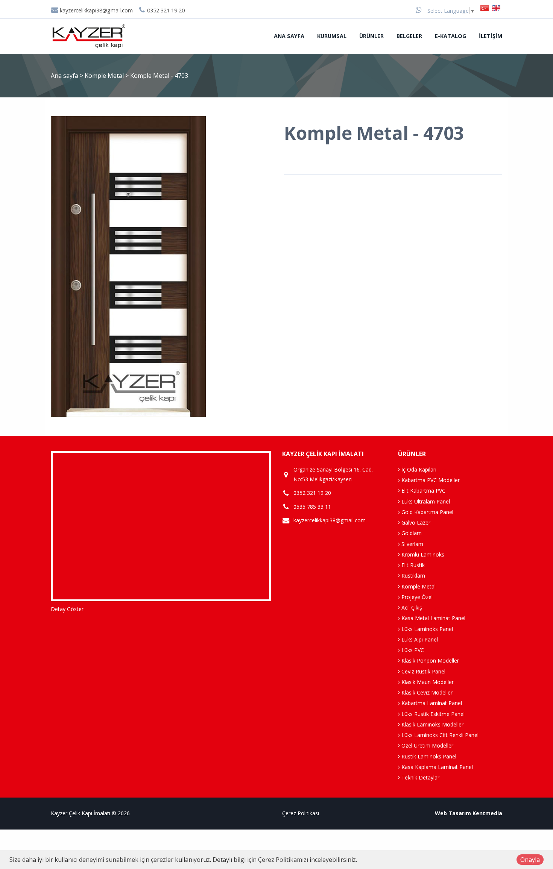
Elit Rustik (412, 565)
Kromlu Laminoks (422, 554)
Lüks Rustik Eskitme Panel (432, 713)
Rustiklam (412, 575)
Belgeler (409, 35)
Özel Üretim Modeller (426, 745)
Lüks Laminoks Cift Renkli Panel (439, 735)
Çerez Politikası (300, 813)
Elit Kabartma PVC (422, 490)
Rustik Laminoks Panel (428, 756)
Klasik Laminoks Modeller (431, 724)
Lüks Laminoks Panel (426, 628)
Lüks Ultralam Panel (425, 501)
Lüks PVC (412, 650)
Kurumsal (331, 35)
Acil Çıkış (411, 607)
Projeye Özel (416, 597)
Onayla (530, 859)
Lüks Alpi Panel (419, 639)
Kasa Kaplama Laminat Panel (436, 766)
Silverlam (411, 543)
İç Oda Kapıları (418, 469)
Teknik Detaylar (419, 777)
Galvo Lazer (415, 522)
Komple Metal (105, 75)
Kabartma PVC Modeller (430, 480)
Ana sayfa (289, 35)
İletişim (490, 35)
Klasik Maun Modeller (427, 681)
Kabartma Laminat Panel (431, 703)
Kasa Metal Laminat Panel (432, 618)
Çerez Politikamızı (283, 859)
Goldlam (411, 533)
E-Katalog (450, 35)
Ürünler (371, 35)
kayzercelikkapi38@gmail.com (95, 10)
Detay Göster (67, 609)
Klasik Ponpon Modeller (429, 660)
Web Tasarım (453, 813)
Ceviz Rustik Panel (422, 671)
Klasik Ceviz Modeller (426, 692)
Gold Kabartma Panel (426, 512)
